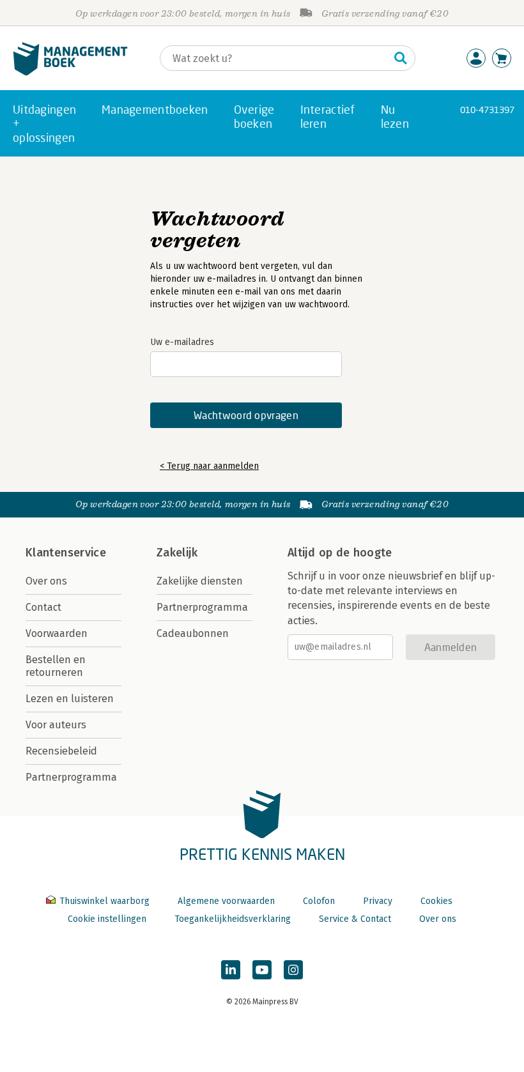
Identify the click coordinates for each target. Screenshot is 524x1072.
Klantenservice (66, 553)
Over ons (46, 581)
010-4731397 (487, 109)
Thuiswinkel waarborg (104, 901)
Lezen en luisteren (70, 699)
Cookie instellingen (107, 919)
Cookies (436, 901)
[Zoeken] (401, 58)
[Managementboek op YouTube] (262, 969)
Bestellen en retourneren (56, 666)
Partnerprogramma (71, 777)
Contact (43, 607)
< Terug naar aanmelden (209, 466)
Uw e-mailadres (182, 342)
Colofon (319, 901)
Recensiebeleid (61, 751)
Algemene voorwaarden (226, 901)
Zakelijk (177, 553)
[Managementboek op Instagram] (293, 969)
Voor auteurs (56, 725)
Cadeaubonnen (193, 633)
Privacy (377, 901)
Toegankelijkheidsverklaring (232, 919)
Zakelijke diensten (200, 581)
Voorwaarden (57, 633)
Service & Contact (355, 919)
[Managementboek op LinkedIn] (230, 969)
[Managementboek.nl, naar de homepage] (70, 72)
